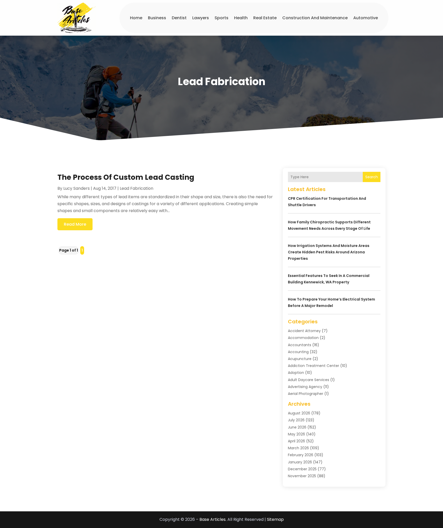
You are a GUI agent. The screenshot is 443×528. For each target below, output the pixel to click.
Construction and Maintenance (315, 18)
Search (371, 177)
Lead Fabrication (136, 188)
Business (157, 18)
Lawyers (200, 18)
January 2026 (300, 462)
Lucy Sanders (76, 188)
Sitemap (275, 519)
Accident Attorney (304, 330)
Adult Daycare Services (308, 379)
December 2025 (302, 469)
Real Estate (265, 18)
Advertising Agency (305, 386)
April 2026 (296, 441)
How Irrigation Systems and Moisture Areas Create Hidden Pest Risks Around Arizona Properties (328, 252)
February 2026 (300, 454)
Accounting (298, 351)
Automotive (365, 18)
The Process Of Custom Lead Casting (125, 177)
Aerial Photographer (305, 393)
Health (241, 18)
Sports (221, 18)
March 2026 (298, 448)
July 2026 (296, 420)
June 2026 (297, 427)
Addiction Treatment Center (313, 365)
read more (75, 224)
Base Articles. (212, 519)
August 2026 (299, 413)
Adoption (296, 372)
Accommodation (303, 337)
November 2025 (302, 476)
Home (136, 18)
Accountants (299, 344)
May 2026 (296, 434)
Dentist (179, 18)
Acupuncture (299, 358)
